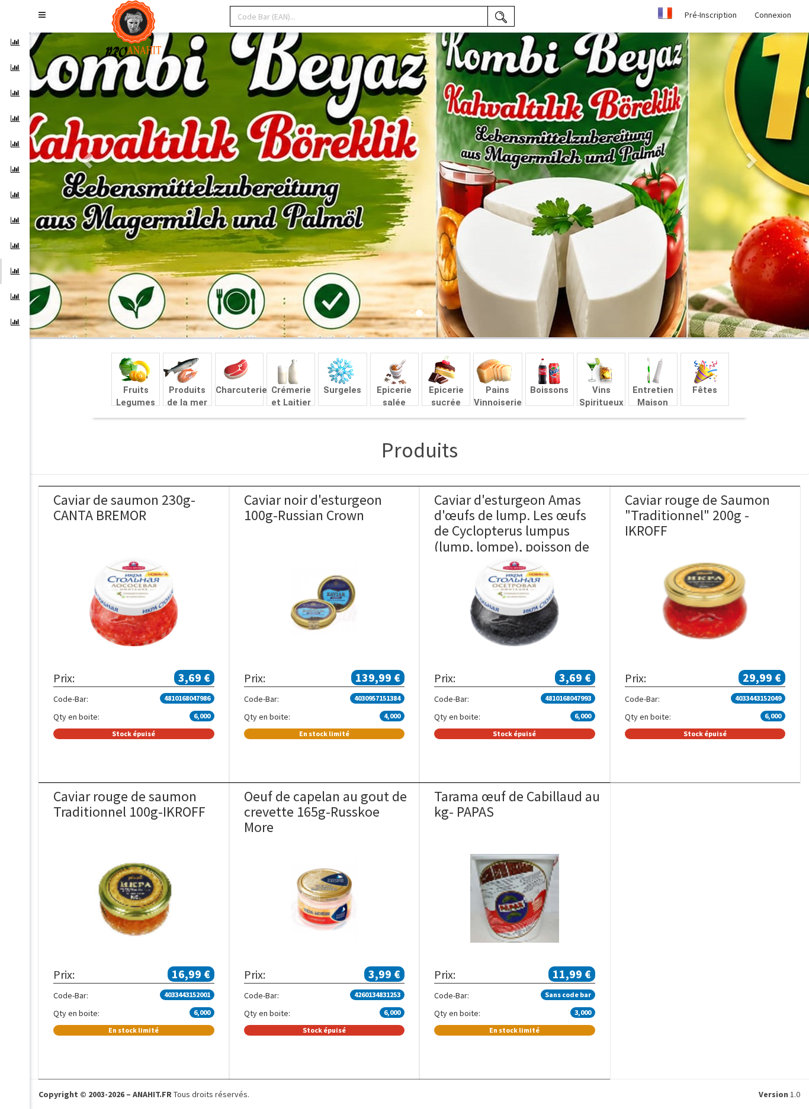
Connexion (773, 14)
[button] (42, 15)
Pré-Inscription (711, 14)
